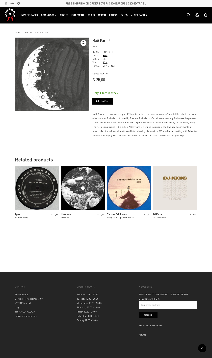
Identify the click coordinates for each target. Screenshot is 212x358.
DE (104, 58)
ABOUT (142, 334)
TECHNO (29, 32)
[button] (83, 43)
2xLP (113, 65)
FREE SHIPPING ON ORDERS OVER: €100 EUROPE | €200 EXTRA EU (106, 3)
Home (18, 32)
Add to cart (102, 101)
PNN (105, 55)
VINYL (106, 65)
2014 (105, 62)
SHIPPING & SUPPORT (150, 325)
